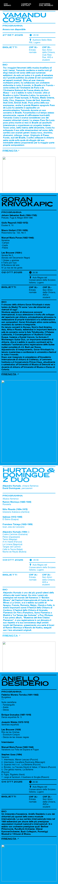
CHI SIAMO (7, 4)
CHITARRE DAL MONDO (46, 4)
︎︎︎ (10, 374)
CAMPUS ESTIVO (26, 4)
